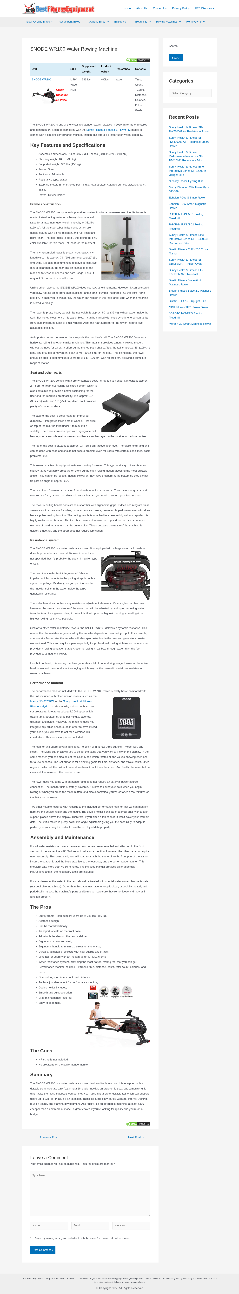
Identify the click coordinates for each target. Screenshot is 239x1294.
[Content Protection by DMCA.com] (138, 59)
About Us (141, 8)
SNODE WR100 (41, 79)
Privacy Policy (181, 8)
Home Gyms (194, 21)
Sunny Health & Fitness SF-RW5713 (108, 129)
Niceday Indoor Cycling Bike (186, 181)
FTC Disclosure (204, 8)
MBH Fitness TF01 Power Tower (188, 307)
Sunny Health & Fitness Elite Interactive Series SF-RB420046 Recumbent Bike (188, 239)
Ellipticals (120, 21)
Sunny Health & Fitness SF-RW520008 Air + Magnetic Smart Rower (189, 142)
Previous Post (47, 1137)
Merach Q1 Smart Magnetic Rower (190, 323)
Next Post (136, 1137)
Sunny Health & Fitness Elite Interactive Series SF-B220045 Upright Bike (187, 170)
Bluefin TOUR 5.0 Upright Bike (187, 301)
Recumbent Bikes (69, 21)
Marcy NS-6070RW (42, 701)
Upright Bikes (97, 21)
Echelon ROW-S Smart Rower (187, 197)
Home (127, 8)
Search (173, 46)
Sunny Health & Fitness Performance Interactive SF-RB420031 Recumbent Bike (186, 156)
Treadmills (141, 21)
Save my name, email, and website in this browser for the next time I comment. (83, 1238)
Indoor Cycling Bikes (37, 21)
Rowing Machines (167, 21)
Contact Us (160, 8)
